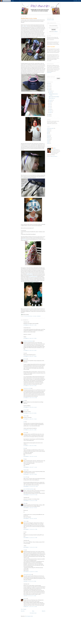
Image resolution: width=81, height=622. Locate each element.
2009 (49, 114)
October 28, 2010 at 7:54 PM (30, 356)
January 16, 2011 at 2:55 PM (30, 581)
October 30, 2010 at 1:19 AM (30, 419)
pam (24, 421)
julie (24, 549)
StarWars (48, 143)
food (47, 132)
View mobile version (33, 613)
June (50, 104)
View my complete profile (52, 156)
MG (24, 459)
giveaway (48, 135)
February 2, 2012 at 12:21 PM (30, 606)
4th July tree (24, 239)
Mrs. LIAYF (25, 477)
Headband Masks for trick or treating (29, 18)
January (50, 112)
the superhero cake (30, 274)
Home (33, 611)
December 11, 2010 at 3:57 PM (30, 529)
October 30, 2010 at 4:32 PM (30, 429)
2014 (49, 83)
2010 (49, 89)
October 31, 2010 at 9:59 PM (30, 445)
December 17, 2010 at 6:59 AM (30, 547)
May (50, 106)
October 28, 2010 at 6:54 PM (30, 350)
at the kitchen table (50, 128)
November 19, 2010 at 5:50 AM (30, 494)
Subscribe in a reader (50, 19)
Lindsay (25, 432)
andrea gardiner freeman (27, 574)
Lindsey (25, 358)
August (50, 101)
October (50, 92)
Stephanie (25, 469)
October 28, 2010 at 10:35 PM (30, 397)
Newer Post (22, 611)
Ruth (24, 448)
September (51, 100)
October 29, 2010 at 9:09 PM (30, 413)
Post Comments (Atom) (29, 616)
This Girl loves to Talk (27, 388)
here (23, 26)
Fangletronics (49, 72)
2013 (49, 85)
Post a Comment (23, 609)
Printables (48, 137)
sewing (48, 141)
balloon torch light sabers (33, 276)
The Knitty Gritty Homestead (28, 341)
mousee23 (25, 409)
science (48, 140)
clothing (48, 131)
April (50, 107)
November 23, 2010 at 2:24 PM (30, 500)
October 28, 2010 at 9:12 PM (30, 385)
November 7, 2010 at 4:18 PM (30, 474)
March (50, 109)
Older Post (43, 611)
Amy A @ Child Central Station (29, 489)
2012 (49, 86)
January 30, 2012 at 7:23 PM (30, 595)
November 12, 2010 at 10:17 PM (31, 486)
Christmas (48, 129)
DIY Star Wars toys (52, 98)
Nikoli (25, 503)
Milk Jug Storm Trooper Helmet (54, 96)
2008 (49, 115)
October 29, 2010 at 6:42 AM (30, 407)
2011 (49, 88)
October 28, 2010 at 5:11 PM (30, 325)
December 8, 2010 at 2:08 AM (30, 518)
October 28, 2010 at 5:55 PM (30, 338)
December (51, 91)
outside (48, 136)
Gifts (48, 133)
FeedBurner (56, 31)
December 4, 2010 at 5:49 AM (30, 507)
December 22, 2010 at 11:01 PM (31, 571)
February (50, 110)
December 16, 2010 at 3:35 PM (30, 537)
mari (24, 400)
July (50, 103)
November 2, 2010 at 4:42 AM (30, 456)
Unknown (25, 415)
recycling (48, 139)
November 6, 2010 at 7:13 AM (30, 467)
